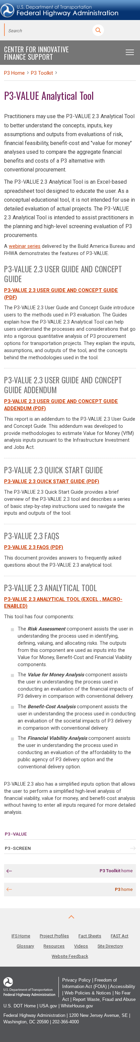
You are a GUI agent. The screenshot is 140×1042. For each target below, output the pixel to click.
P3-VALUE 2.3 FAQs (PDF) (33, 547)
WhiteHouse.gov (77, 1005)
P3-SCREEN (18, 848)
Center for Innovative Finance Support (36, 53)
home (116, 870)
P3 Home (14, 73)
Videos (81, 946)
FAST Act (119, 935)
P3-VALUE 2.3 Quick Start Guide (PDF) (51, 482)
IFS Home (21, 935)
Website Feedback (70, 956)
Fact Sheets (89, 935)
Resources (54, 946)
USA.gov (48, 1005)
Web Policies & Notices (88, 992)
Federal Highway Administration (34, 1015)
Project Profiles (54, 935)
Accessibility (122, 986)
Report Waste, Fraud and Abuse (104, 999)
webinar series (24, 246)
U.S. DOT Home (19, 1005)
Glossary (25, 946)
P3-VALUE (16, 834)
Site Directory (110, 946)
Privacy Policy (76, 980)
